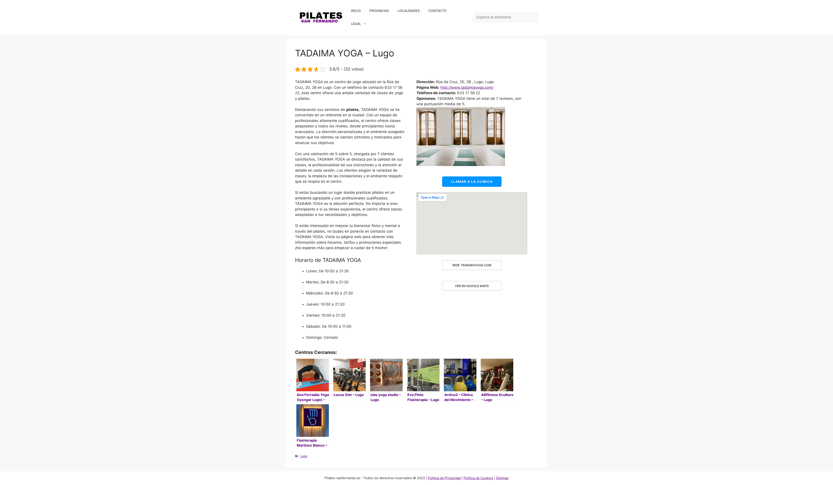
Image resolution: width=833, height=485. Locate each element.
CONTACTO (437, 11)
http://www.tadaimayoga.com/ (467, 87)
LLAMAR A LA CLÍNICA (472, 181)
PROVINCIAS (379, 11)
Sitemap (502, 478)
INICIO (356, 11)
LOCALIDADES (409, 11)
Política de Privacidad (444, 478)
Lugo (303, 456)
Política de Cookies (478, 478)
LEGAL (356, 24)
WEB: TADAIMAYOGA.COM (471, 265)
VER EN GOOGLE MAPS (472, 286)
